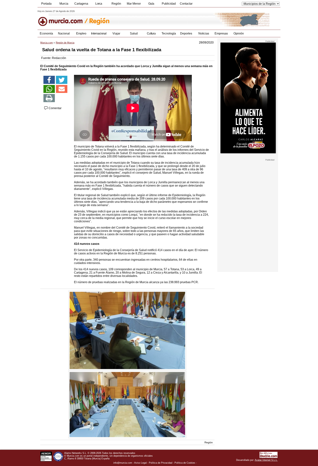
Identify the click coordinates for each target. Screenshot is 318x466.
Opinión (239, 33)
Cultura (151, 33)
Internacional (98, 33)
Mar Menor (134, 3)
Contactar (186, 3)
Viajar (116, 33)
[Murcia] (62, 18)
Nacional (64, 33)
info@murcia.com (122, 462)
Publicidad (169, 3)
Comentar (54, 108)
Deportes (186, 33)
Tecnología (169, 33)
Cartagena (81, 3)
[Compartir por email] (61, 89)
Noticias (203, 33)
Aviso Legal (140, 462)
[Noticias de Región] (127, 18)
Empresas (221, 33)
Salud (134, 33)
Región (116, 3)
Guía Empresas (151, 4)
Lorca (98, 3)
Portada (46, 3)
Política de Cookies (184, 462)
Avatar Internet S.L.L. (266, 460)
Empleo (81, 33)
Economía (46, 33)
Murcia (63, 3)
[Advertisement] (247, 216)
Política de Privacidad (160, 462)
